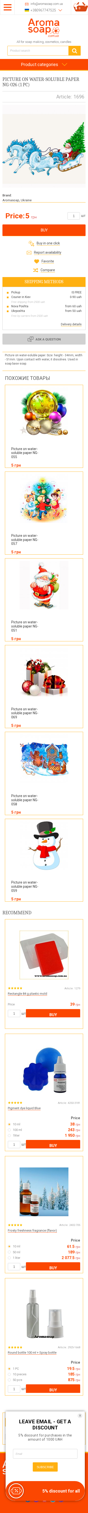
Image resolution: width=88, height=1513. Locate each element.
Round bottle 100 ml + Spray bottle (32, 1352)
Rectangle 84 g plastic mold (27, 993)
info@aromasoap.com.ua (47, 4)
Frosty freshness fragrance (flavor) (32, 1230)
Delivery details (71, 324)
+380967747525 (43, 10)
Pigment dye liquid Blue (24, 1108)
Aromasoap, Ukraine (17, 200)
